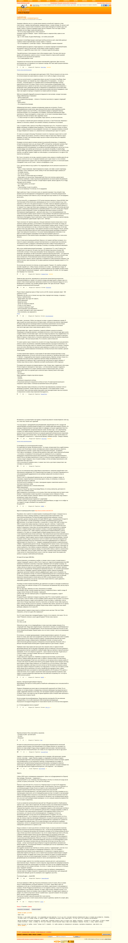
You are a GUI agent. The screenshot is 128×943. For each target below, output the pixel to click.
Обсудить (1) (31, 740)
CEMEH (42, 506)
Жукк (41, 740)
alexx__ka (47, 707)
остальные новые (26, 932)
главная (19, 934)
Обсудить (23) (32, 287)
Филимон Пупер (44, 274)
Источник (43, 287)
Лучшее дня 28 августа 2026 (23, 3)
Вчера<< (19, 906)
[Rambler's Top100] (57, 941)
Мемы (39, 0)
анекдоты (25, 934)
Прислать (84, 0)
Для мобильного (53, 3)
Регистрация (108, 3)
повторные (32, 932)
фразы (34, 934)
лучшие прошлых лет (40, 932)
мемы (30, 934)
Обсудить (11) (31, 707)
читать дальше (22, 925)
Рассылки (60, 3)
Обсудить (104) (31, 274)
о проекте (32, 939)
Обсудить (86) (32, 878)
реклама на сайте (20, 939)
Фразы (48, 0)
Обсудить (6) (31, 466)
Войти (103, 3)
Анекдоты (21, 0)
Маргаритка (48, 287)
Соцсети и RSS (66, 3)
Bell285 (42, 677)
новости (41, 939)
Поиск (93, 0)
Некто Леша (43, 67)
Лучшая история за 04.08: (25, 912)
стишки (39, 934)
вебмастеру (36, 939)
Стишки (57, 0)
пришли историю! (106, 934)
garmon (41, 901)
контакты (27, 939)
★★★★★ (49, 67)
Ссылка (30, 768)
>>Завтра (29, 906)
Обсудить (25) (31, 67)
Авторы (76, 0)
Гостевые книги (73, 3)
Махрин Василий (45, 878)
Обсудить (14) (31, 506)
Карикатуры (67, 0)
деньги (18, 313)
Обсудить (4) (31, 752)
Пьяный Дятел (44, 394)
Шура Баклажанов (49, 316)
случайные (48, 932)
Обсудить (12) (31, 316)
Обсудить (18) (32, 438)
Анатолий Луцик (44, 752)
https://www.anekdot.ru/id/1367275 (44, 510)
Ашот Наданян (42, 768)
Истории (30, 0)
